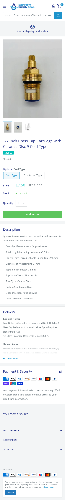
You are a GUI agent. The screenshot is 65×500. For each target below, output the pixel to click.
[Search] (58, 15)
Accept (11, 492)
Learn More (49, 487)
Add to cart (32, 214)
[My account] (53, 6)
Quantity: (8, 203)
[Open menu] (4, 6)
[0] (59, 6)
